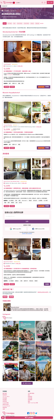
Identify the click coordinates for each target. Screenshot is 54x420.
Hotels (4, 23)
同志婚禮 (5, 398)
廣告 (29, 395)
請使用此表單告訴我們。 (43, 292)
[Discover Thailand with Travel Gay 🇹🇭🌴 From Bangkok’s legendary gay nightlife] (11, 351)
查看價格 (47, 86)
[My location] (3, 417)
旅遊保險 (5, 407)
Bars (14, 23)
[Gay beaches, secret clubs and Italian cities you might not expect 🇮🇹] (27, 331)
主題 (4, 409)
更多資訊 (12, 86)
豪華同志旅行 (6, 404)
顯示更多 (41, 23)
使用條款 (5, 401)
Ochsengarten (10, 74)
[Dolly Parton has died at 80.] (43, 331)
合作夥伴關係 (31, 393)
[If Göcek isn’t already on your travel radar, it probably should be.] (11, 331)
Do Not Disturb (6, 405)
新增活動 (30, 398)
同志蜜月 (5, 399)
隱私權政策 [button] (29, 233)
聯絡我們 (5, 395)
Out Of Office (6, 396)
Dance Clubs (19, 23)
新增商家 (30, 396)
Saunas (32, 23)
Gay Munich (13, 10)
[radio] (12, 64)
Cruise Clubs (26, 23)
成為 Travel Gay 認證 (33, 402)
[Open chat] (45, 2)
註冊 (27, 221)
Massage (37, 23)
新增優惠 (30, 399)
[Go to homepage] (8, 2)
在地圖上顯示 (20, 66)
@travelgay (9, 317)
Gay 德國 (7, 10)
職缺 (29, 401)
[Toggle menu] (1, 2)
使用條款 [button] (24, 233)
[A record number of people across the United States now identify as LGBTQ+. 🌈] (11, 371)
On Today (10, 23)
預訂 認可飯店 (29, 417)
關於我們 (5, 393)
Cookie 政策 (5, 402)
